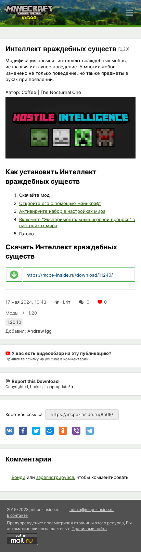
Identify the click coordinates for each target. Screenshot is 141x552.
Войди (18, 477)
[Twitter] (36, 431)
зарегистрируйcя (55, 477)
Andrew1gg (39, 331)
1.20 (32, 313)
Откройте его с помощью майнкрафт (60, 203)
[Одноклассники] (63, 431)
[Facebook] (23, 431)
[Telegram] (90, 431)
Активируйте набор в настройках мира (62, 211)
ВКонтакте (17, 515)
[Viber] (76, 431)
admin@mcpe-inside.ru (91, 509)
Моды (11, 313)
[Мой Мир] (50, 431)
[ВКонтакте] (9, 431)
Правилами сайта (89, 528)
